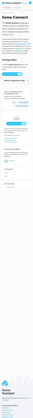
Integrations (10, 13)
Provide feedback (23, 102)
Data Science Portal (7, 415)
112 (27, 130)
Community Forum (7, 417)
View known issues (9, 140)
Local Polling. (16, 135)
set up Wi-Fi (20, 48)
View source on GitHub (10, 138)
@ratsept (11, 160)
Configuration (10, 187)
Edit (14, 102)
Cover (6, 172)
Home (3, 13)
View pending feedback (22, 106)
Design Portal (6, 412)
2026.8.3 (24, 3)
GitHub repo (5, 408)
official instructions (20, 44)
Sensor (6, 176)
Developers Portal (7, 410)
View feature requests (10, 142)
